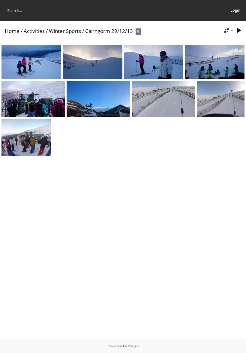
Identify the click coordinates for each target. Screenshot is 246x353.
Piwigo (133, 346)
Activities (34, 31)
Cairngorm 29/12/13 (109, 31)
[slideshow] (238, 30)
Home (12, 31)
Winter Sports (65, 31)
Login (235, 10)
